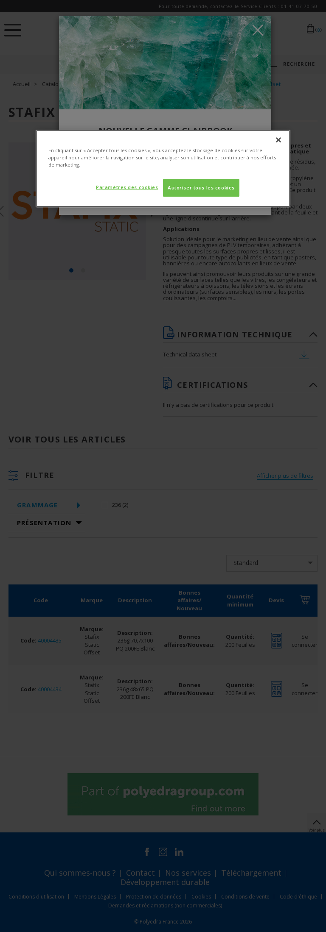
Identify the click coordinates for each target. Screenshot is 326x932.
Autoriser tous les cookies (201, 187)
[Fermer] (278, 140)
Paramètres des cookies (127, 187)
